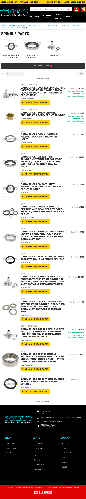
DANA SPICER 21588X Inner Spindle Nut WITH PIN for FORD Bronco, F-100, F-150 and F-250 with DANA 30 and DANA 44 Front (41, 161)
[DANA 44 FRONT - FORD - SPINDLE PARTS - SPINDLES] (54, 46)
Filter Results (44, 66)
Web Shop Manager (73, 487)
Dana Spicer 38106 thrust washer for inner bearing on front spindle (40, 186)
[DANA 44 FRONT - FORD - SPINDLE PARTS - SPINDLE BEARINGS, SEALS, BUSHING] (11, 46)
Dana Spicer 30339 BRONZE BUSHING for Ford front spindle (42, 114)
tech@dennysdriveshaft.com (52, 421)
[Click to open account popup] (76, 9)
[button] (51, 9)
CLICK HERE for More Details (35, 102)
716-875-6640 (46, 411)
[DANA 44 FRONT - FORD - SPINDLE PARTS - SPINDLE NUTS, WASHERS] (32, 46)
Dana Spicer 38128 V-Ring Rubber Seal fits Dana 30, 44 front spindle (42, 381)
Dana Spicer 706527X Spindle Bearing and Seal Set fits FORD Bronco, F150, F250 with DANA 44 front (42, 210)
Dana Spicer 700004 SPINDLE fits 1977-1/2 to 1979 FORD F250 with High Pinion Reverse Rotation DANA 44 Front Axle (42, 333)
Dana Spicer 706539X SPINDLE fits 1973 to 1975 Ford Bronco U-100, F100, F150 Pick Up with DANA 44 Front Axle (42, 91)
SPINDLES (54, 55)
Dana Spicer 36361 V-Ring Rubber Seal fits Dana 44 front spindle (42, 257)
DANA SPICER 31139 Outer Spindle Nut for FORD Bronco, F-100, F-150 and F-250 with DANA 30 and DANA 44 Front (42, 235)
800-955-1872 (46, 414)
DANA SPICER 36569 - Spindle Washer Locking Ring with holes (39, 137)
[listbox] (15, 74)
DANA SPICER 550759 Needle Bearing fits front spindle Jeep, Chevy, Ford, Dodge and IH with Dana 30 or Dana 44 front (42, 358)
